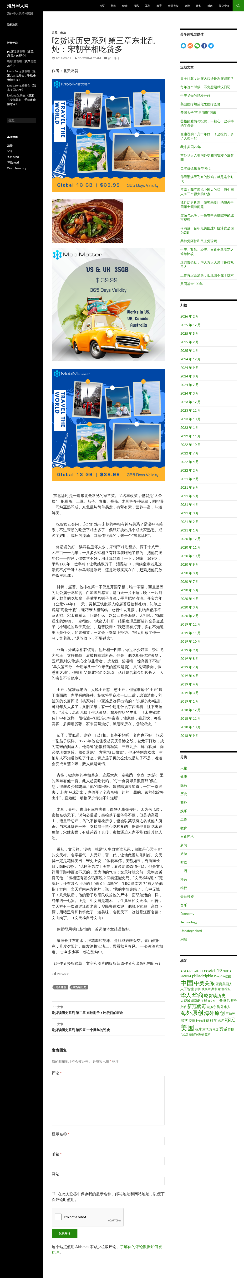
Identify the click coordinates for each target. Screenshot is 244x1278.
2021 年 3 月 (189, 513)
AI (188, 971)
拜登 (234, 1001)
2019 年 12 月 (190, 624)
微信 (226, 1000)
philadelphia (202, 976)
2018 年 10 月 (190, 727)
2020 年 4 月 (189, 599)
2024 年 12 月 (190, 359)
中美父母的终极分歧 (195, 95)
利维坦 (226, 989)
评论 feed (13, 162)
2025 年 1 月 (189, 350)
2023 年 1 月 (189, 427)
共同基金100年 (191, 284)
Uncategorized (191, 931)
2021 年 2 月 (189, 522)
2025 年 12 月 (190, 325)
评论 (56, 1073)
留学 (184, 1020)
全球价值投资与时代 (195, 168)
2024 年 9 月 (189, 368)
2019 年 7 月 (189, 667)
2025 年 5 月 (189, 333)
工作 (147, 5)
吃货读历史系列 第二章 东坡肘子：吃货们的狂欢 (87, 1010)
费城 (223, 1029)
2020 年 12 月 (190, 539)
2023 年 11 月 (190, 410)
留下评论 (113, 58)
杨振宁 (211, 1007)
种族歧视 (202, 1020)
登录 (10, 151)
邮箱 (56, 1154)
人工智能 (187, 989)
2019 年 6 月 (189, 676)
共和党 (216, 989)
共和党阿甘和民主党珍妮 (198, 241)
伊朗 (197, 989)
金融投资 (173, 5)
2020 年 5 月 (189, 590)
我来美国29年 (190, 147)
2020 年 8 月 (189, 573)
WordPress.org (16, 168)
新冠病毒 (196, 1006)
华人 (185, 995)
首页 (102, 5)
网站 (55, 1174)
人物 (183, 768)
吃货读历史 (79, 987)
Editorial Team (89, 58)
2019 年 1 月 (189, 701)
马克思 (184, 1034)
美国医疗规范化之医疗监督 (200, 104)
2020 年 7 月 (189, 581)
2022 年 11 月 (190, 436)
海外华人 (223, 1007)
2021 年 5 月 (189, 496)
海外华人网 (18, 5)
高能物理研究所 (200, 1034)
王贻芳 (230, 1014)
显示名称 (60, 1134)
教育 (159, 5)
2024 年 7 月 (189, 385)
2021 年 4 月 (189, 504)
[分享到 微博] (190, 45)
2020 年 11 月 (190, 547)
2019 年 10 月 (190, 641)
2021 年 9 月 (189, 479)
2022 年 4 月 (189, 462)
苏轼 (205, 1029)
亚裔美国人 (224, 984)
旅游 (187, 5)
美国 (187, 1027)
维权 (198, 5)
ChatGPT (196, 971)
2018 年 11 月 (190, 718)
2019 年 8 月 (189, 658)
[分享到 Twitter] (211, 45)
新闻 (113, 5)
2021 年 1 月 (189, 530)
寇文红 (212, 1000)
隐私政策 (12, 24)
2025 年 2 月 (189, 342)
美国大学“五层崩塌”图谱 (198, 113)
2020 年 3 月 (189, 607)
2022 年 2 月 (189, 470)
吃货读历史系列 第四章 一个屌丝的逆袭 (81, 1027)
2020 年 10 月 (190, 556)
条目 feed (13, 157)
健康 (124, 5)
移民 (136, 5)
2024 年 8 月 (189, 376)
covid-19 (213, 970)
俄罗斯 (206, 989)
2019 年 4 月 (189, 684)
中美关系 (204, 983)
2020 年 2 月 (189, 616)
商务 (183, 802)
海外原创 (61, 987)
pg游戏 (11, 51)
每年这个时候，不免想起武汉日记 (205, 87)
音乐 (183, 905)
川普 (219, 1001)
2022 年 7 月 (189, 453)
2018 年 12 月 (190, 710)
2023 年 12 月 (190, 402)
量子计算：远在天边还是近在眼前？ (207, 78)
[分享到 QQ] (183, 45)
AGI (183, 971)
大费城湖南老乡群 (193, 1000)
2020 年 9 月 (189, 564)
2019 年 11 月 (190, 633)
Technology (188, 922)
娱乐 (183, 811)
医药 (183, 785)
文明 (183, 1007)
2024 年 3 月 (189, 393)
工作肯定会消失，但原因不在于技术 (207, 275)
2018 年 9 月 (189, 735)
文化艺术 (187, 836)
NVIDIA (185, 976)
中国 (186, 983)
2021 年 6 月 (189, 487)
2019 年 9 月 (189, 650)
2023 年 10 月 (190, 419)
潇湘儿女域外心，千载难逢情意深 (21, 75)
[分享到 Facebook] (204, 45)
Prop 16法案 (222, 976)
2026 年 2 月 (189, 316)
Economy (187, 913)
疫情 (192, 1020)
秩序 (221, 1020)
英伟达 (214, 1029)
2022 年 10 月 (190, 445)
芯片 (198, 1029)
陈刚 (231, 1029)
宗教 (183, 939)
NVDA (227, 971)
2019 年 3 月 (189, 693)
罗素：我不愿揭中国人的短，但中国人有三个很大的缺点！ (207, 192)
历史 (54, 32)
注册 (10, 145)
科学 (213, 1020)
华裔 (197, 995)
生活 (63, 32)
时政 (210, 5)
